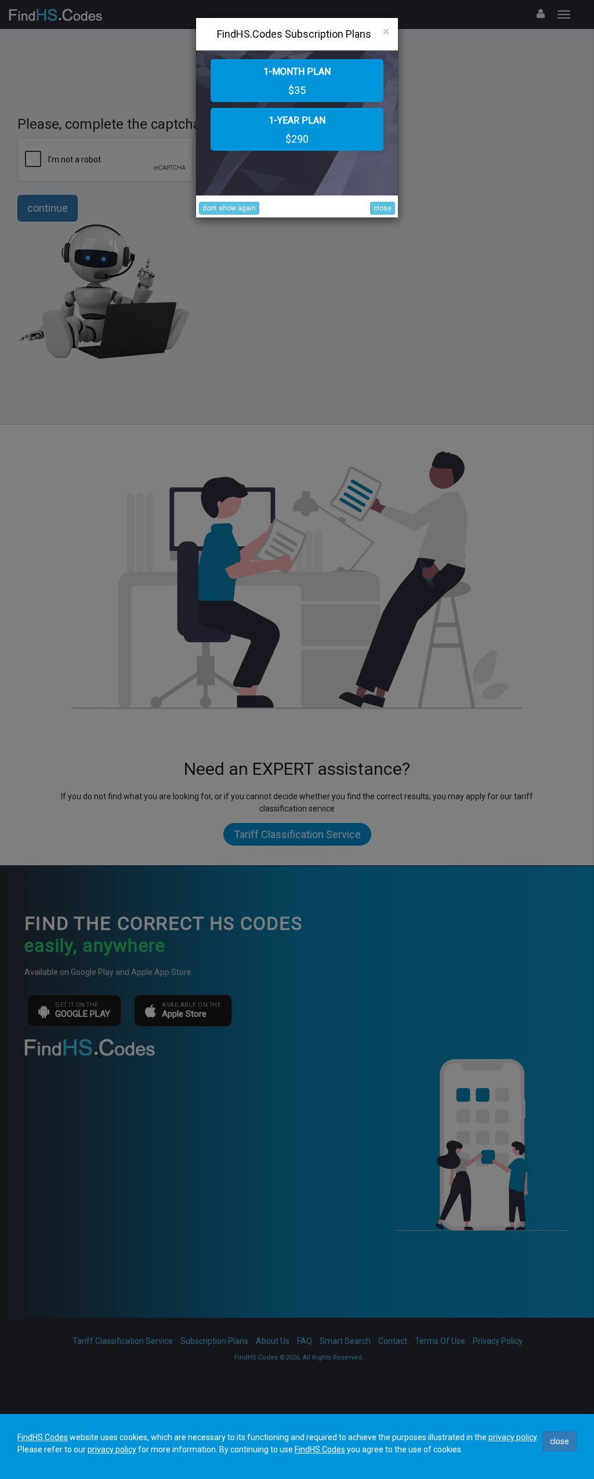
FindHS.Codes (42, 1437)
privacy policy (512, 1437)
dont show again (229, 208)
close (383, 208)
